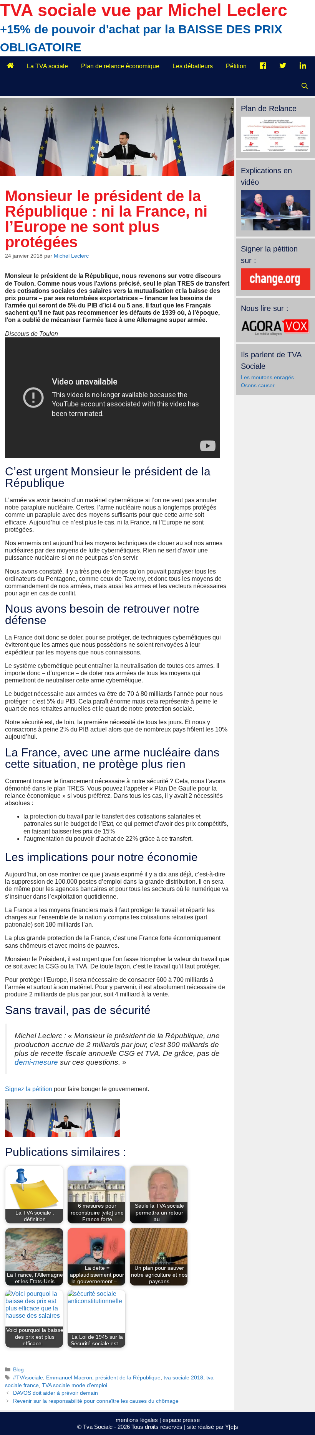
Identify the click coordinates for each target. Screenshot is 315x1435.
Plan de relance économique (120, 66)
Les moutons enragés (267, 377)
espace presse (181, 1420)
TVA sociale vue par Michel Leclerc (143, 10)
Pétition (236, 66)
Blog (18, 1370)
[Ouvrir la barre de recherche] (304, 86)
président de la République (128, 1378)
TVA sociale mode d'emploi (74, 1385)
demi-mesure (36, 1062)
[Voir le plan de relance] (275, 150)
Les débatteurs (192, 66)
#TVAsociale (28, 1378)
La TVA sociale (47, 66)
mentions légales (137, 1420)
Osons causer (258, 385)
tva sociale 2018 (183, 1378)
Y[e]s (231, 1426)
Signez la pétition (28, 1089)
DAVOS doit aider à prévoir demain (55, 1393)
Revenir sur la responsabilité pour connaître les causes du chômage (96, 1401)
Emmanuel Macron (69, 1378)
